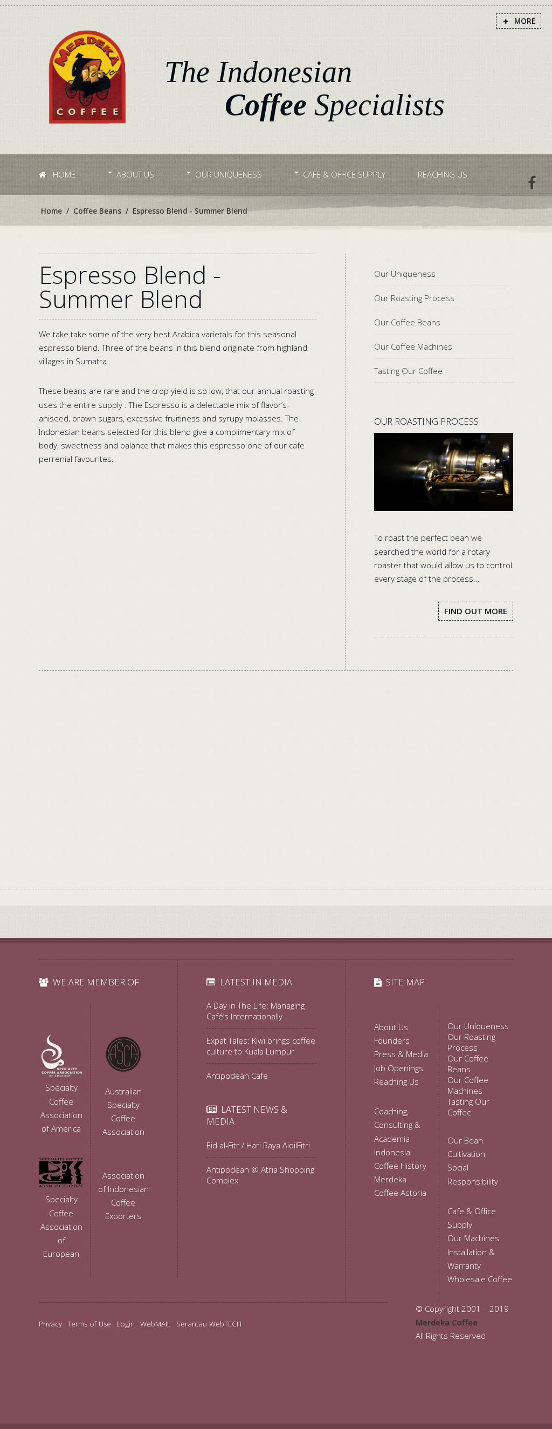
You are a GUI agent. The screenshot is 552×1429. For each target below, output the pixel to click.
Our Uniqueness (228, 174)
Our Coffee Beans (407, 322)
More (523, 21)
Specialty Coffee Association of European (61, 1226)
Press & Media (401, 1054)
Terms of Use (89, 1324)
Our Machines (473, 1238)
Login (125, 1324)
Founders (392, 1040)
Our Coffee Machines (413, 346)
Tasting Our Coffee (408, 370)
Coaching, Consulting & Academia (397, 1125)
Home (63, 174)
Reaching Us (442, 174)
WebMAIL (155, 1324)
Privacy (50, 1324)
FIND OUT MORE (475, 610)
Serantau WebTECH (209, 1324)
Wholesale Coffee (479, 1279)
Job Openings (398, 1068)
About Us (135, 174)
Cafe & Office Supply (344, 174)
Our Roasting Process (414, 297)
